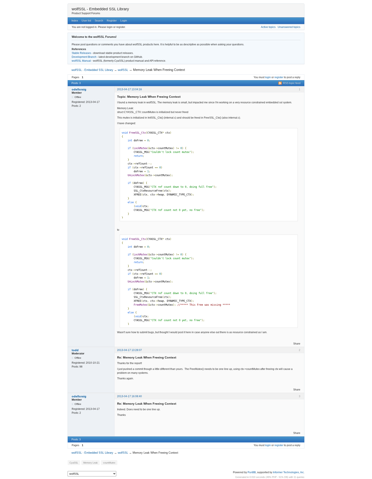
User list (86, 20)
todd (75, 350)
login (268, 77)
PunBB (252, 472)
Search (99, 20)
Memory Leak (90, 462)
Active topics (268, 27)
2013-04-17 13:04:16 (129, 89)
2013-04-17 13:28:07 (129, 350)
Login (123, 20)
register (278, 77)
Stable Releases (81, 53)
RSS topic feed (292, 83)
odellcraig (79, 89)
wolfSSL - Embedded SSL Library (100, 9)
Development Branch (84, 56)
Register (112, 20)
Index (74, 20)
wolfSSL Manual (81, 60)
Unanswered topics (289, 27)
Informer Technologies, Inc (288, 472)
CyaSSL (74, 462)
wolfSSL (123, 70)
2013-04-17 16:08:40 (129, 396)
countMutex (109, 462)
